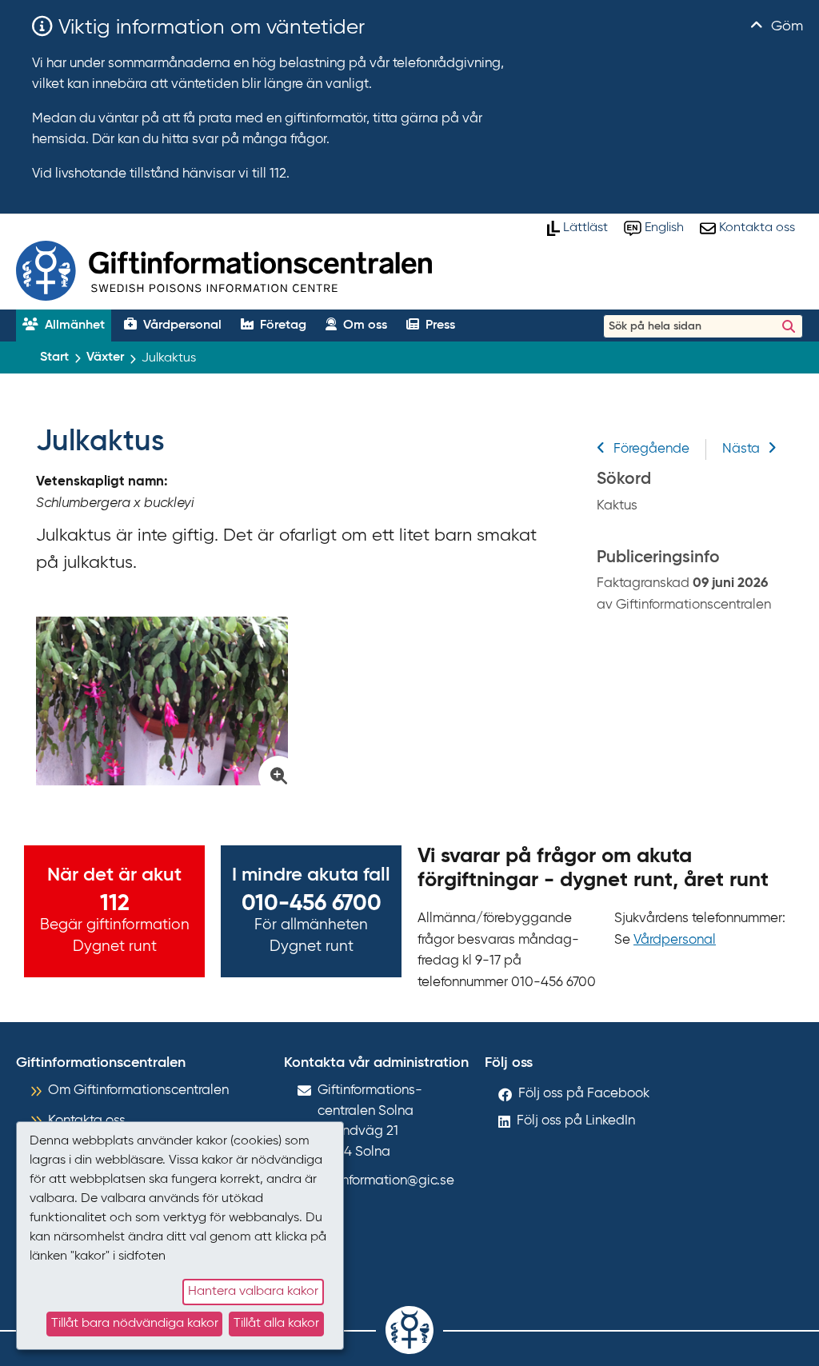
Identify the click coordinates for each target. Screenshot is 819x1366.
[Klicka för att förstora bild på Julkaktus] (162, 701)
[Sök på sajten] (788, 326)
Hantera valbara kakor (253, 1291)
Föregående (651, 449)
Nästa (741, 449)
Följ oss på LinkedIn (576, 1121)
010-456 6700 (312, 904)
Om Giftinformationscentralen (138, 1090)
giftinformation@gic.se (386, 1181)
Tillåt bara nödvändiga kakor (134, 1323)
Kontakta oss (87, 1121)
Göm (785, 26)
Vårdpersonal (674, 940)
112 (115, 904)
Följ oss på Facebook (583, 1093)
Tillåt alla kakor (276, 1323)
